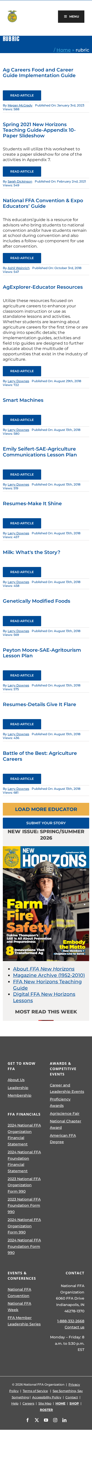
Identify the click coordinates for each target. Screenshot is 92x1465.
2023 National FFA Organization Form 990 (24, 1185)
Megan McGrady (20, 105)
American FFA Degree (63, 1138)
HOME (60, 1403)
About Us (16, 1079)
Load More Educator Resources (46, 811)
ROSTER (46, 1410)
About (44, 969)
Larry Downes (18, 381)
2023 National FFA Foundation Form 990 (24, 1205)
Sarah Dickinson (20, 181)
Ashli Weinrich (19, 268)
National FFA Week (19, 1306)
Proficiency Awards (60, 1102)
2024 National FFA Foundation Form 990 (24, 1246)
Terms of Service (35, 1391)
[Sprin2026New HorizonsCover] (46, 849)
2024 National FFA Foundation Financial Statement (24, 1161)
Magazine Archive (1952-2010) (49, 975)
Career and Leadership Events (67, 1088)
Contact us (74, 1327)
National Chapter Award (65, 1124)
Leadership (18, 1087)
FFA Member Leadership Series (24, 1320)
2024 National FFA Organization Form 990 (24, 1225)
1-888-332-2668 (70, 1321)
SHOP (74, 1403)
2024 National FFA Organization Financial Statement (24, 1134)
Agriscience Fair (64, 1113)
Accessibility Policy (46, 1397)
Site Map (44, 1403)
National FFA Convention (19, 1292)
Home (63, 50)
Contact (71, 1397)
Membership (19, 1095)
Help (14, 1403)
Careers (28, 1403)
